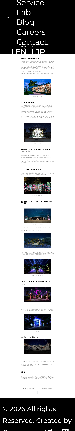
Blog (26, 22)
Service (30, 2)
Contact (32, 42)
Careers (31, 32)
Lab (24, 12)
